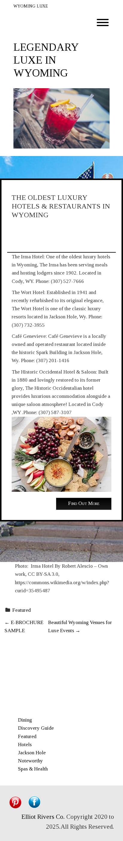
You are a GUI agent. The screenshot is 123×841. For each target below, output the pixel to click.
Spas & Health (33, 769)
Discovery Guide (36, 728)
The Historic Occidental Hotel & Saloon (54, 372)
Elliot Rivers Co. (43, 816)
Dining (25, 720)
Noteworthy (30, 761)
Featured (21, 610)
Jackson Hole (32, 752)
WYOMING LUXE (30, 6)
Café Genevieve (29, 336)
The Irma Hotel (28, 257)
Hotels (25, 744)
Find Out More (83, 503)
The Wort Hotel (28, 292)
